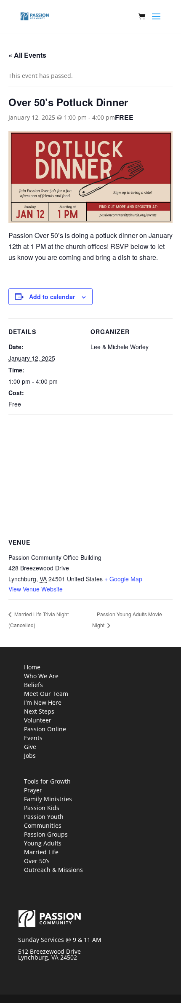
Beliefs (33, 685)
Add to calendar (52, 296)
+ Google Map (123, 579)
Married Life (41, 852)
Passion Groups (46, 834)
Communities (42, 825)
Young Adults (42, 843)
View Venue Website (35, 589)
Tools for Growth (47, 781)
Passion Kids (41, 808)
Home (32, 667)
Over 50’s (37, 861)
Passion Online (45, 729)
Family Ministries (48, 799)
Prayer (33, 790)
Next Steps (39, 711)
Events (33, 738)
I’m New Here (42, 702)
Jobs (30, 756)
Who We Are (41, 676)
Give (30, 747)
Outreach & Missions (53, 870)
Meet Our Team (46, 694)
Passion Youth (44, 817)
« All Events (27, 55)
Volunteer (37, 720)
